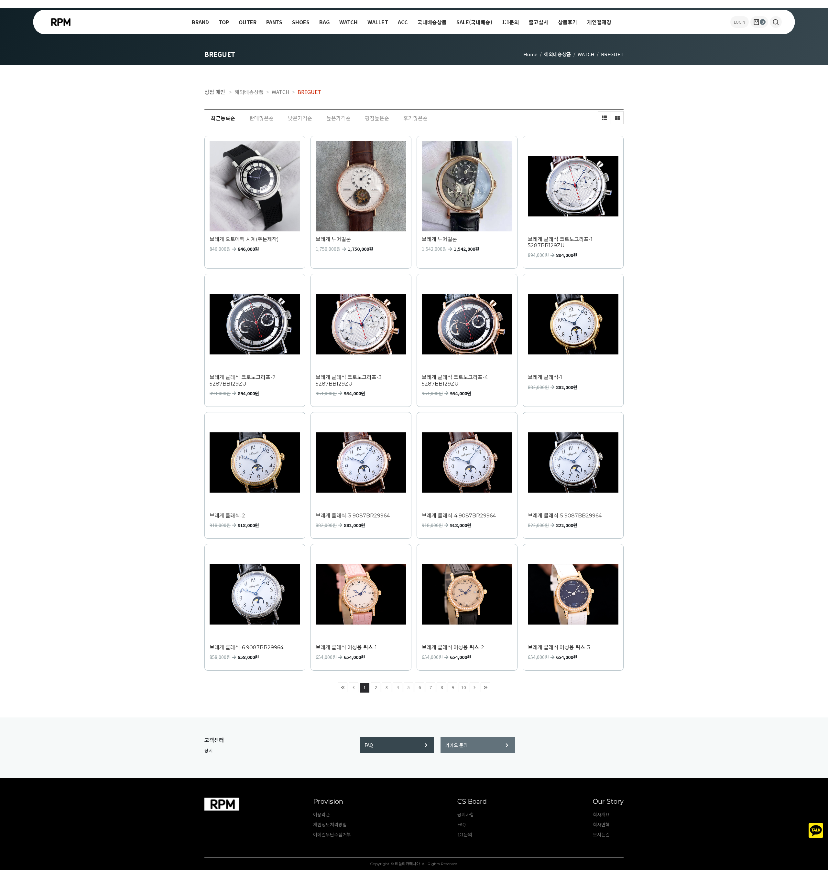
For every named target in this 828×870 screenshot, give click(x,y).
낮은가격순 (300, 118)
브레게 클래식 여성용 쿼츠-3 (559, 647)
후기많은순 (415, 118)
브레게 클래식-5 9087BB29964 (565, 516)
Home (530, 54)
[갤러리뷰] (617, 117)
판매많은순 (261, 118)
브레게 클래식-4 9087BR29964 (459, 516)
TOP (224, 22)
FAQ (369, 745)
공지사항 (465, 814)
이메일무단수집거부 (332, 834)
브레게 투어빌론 (333, 239)
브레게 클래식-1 (545, 377)
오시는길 (601, 834)
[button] (776, 22)
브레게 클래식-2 (227, 516)
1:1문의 (510, 22)
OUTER (247, 22)
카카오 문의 (456, 745)
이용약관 (321, 814)
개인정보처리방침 (330, 824)
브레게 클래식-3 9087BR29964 (353, 516)
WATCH (348, 22)
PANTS (274, 22)
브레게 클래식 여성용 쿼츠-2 (453, 647)
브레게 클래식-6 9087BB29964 (246, 647)
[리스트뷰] (604, 117)
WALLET (377, 22)
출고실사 (538, 22)
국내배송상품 (432, 22)
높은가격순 (338, 118)
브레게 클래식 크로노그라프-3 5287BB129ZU (349, 380)
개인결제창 (599, 22)
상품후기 (567, 22)
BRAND (200, 22)
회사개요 (601, 814)
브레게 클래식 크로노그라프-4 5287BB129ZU (455, 380)
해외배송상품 (557, 54)
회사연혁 (601, 824)
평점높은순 (377, 118)
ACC (403, 22)
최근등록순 (223, 118)
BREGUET (612, 54)
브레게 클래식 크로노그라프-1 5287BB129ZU (560, 242)
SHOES (301, 22)
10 (463, 687)
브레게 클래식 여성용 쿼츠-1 (346, 647)
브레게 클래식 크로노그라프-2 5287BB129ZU (243, 380)
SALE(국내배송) (474, 22)
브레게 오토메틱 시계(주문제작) (244, 239)
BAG (324, 22)
